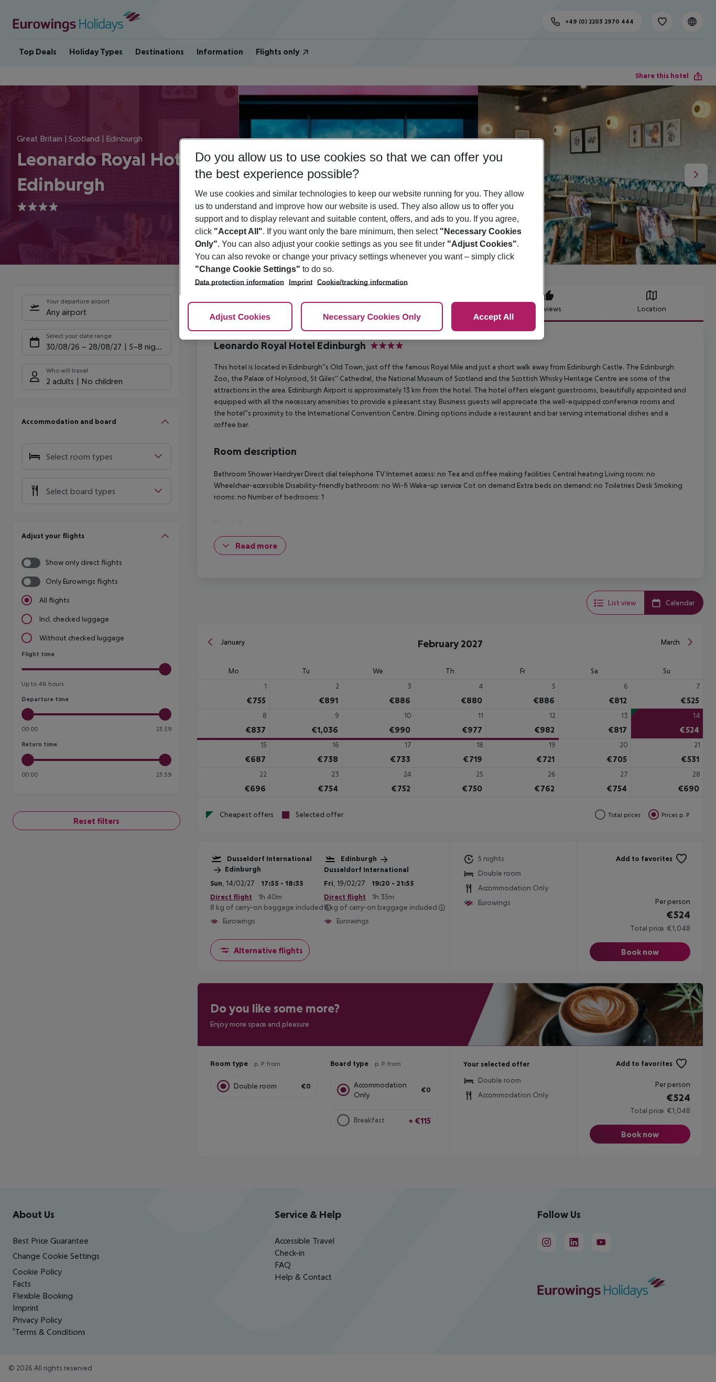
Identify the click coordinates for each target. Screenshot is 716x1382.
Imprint (300, 282)
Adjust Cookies (240, 317)
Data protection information (239, 282)
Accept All (493, 317)
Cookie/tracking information (362, 282)
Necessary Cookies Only (372, 317)
